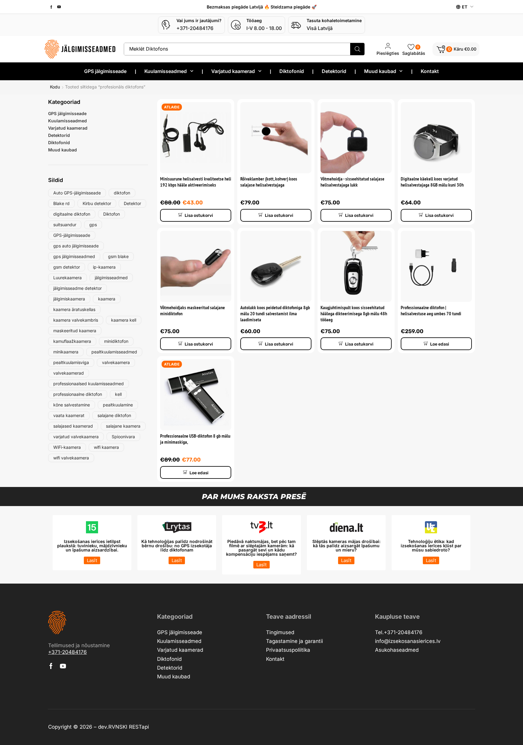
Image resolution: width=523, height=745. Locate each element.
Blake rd (61, 203)
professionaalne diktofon (77, 394)
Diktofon (111, 214)
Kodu (55, 87)
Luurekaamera (67, 277)
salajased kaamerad (73, 426)
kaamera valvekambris (75, 320)
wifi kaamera (106, 447)
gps (93, 224)
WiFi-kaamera (67, 447)
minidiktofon (116, 341)
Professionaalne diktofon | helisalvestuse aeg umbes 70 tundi (431, 310)
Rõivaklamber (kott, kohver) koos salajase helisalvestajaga (268, 182)
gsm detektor (66, 267)
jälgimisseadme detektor (77, 288)
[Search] (357, 49)
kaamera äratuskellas (74, 309)
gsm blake (118, 256)
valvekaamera (116, 362)
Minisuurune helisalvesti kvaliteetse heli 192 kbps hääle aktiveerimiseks (195, 182)
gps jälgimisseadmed (74, 256)
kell (118, 394)
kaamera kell (123, 320)
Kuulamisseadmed (67, 120)
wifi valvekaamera (71, 457)
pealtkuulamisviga (71, 362)
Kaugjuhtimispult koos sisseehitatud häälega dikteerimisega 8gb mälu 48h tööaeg (354, 313)
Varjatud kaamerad (67, 128)
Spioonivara (123, 436)
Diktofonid (59, 142)
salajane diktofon (114, 415)
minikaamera (65, 351)
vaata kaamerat (68, 415)
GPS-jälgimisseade (71, 235)
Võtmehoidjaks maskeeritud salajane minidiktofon (192, 310)
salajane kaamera (123, 426)
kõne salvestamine (71, 404)
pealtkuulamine (118, 404)
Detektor (132, 203)
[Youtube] (59, 7)
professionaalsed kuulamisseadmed (88, 383)
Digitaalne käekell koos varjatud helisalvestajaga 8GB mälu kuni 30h (432, 182)
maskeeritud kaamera (74, 330)
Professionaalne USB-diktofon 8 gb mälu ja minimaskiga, (195, 439)
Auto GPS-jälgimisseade (77, 192)
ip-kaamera (104, 267)
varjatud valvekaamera (76, 436)
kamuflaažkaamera (72, 341)
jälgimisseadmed (111, 277)
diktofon (122, 192)
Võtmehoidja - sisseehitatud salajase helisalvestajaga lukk (352, 182)
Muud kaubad (62, 149)
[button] (456, 49)
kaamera (106, 298)
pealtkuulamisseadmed (114, 351)
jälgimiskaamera (69, 298)
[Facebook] (51, 7)
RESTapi (139, 727)
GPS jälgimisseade (67, 113)
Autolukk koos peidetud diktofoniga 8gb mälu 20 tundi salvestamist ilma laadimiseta (275, 313)
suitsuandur (64, 224)
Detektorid (59, 135)
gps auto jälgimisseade (76, 245)
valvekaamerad (68, 373)
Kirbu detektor (97, 203)
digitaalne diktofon (71, 214)
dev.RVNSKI (113, 727)
